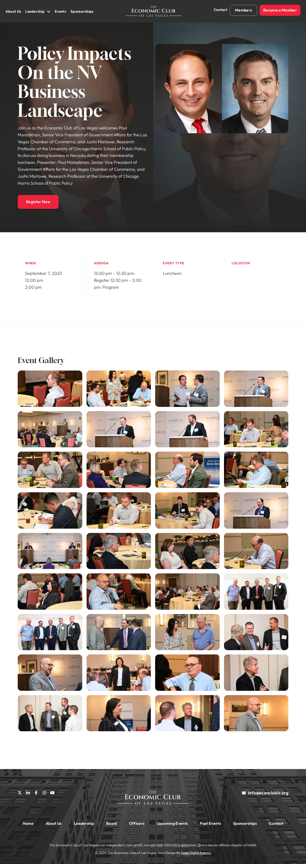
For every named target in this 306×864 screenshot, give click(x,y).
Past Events (210, 823)
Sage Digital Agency (196, 853)
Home (28, 823)
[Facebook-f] (36, 793)
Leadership (34, 11)
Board (111, 823)
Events (60, 11)
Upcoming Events (172, 823)
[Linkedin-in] (28, 793)
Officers (137, 823)
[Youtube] (52, 793)
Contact (220, 9)
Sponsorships (82, 11)
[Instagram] (44, 793)
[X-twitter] (20, 793)
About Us (13, 11)
